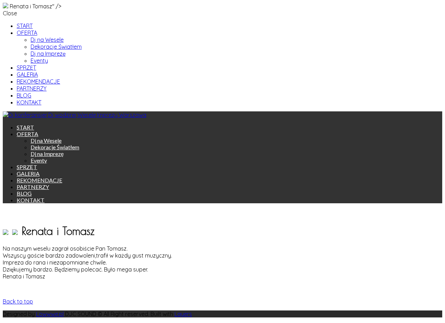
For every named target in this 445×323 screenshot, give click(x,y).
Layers (183, 313)
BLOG (24, 95)
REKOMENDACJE (38, 81)
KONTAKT (29, 102)
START (25, 25)
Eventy (39, 60)
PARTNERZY (32, 88)
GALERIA (27, 74)
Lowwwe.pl (50, 313)
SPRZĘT (26, 67)
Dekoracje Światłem (56, 46)
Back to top (18, 301)
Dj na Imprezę (48, 53)
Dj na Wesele (47, 39)
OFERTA (27, 32)
